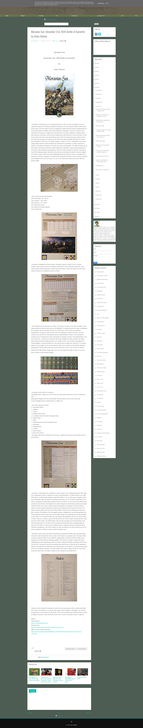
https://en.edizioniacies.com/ (39, 623)
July (97, 175)
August (97, 106)
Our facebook (99, 421)
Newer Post (29, 712)
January (98, 199)
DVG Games (99, 436)
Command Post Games (102, 302)
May (97, 183)
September (98, 102)
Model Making (74, 15)
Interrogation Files (101, 15)
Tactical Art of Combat (101, 367)
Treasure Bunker (100, 348)
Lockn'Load (99, 429)
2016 (96, 216)
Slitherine (99, 402)
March (97, 191)
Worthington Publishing (102, 310)
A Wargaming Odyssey (102, 456)
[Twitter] (99, 34)
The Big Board (100, 398)
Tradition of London (101, 333)
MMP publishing (100, 364)
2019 (96, 204)
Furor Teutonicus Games (102, 275)
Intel (56, 15)
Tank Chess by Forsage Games (102, 169)
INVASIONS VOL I (100, 165)
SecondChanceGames (101, 410)
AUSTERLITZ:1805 (100, 125)
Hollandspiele (99, 291)
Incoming (41, 15)
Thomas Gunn (100, 379)
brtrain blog (99, 337)
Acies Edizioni (81, 649)
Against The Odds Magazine (103, 317)
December (98, 90)
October (98, 98)
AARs (122, 15)
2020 (96, 87)
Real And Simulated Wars (102, 413)
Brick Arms (99, 356)
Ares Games (99, 375)
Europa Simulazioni (101, 294)
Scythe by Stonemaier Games (102, 156)
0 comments (56, 40)
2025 (96, 67)
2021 (96, 83)
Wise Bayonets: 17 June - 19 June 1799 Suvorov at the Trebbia (34, 679)
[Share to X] (63, 41)
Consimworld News (101, 444)
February (98, 195)
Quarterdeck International (102, 279)
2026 (96, 63)
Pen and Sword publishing (102, 352)
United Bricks (99, 340)
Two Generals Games (101, 287)
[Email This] (60, 41)
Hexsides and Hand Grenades (103, 433)
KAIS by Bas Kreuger (100, 141)
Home (7, 15)
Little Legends (100, 344)
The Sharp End (100, 394)
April (97, 187)
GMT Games (99, 440)
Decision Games (100, 283)
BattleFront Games (101, 452)
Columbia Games (100, 306)
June (97, 179)
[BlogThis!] (62, 41)
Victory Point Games (101, 360)
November (98, 94)
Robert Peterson (45, 657)
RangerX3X (99, 417)
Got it (107, 3)
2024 (96, 71)
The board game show (101, 390)
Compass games (100, 271)
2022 (96, 79)
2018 (96, 208)
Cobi (98, 314)
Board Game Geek (101, 448)
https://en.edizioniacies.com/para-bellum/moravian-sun (47, 627)
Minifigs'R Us (99, 425)
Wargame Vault (100, 383)
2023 (96, 75)
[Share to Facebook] (65, 41)
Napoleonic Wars (70, 649)
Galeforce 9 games (101, 371)
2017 (96, 212)
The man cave (100, 387)
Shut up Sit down (100, 406)
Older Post (88, 712)
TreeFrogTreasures (101, 325)
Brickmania (99, 329)
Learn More (101, 3)
